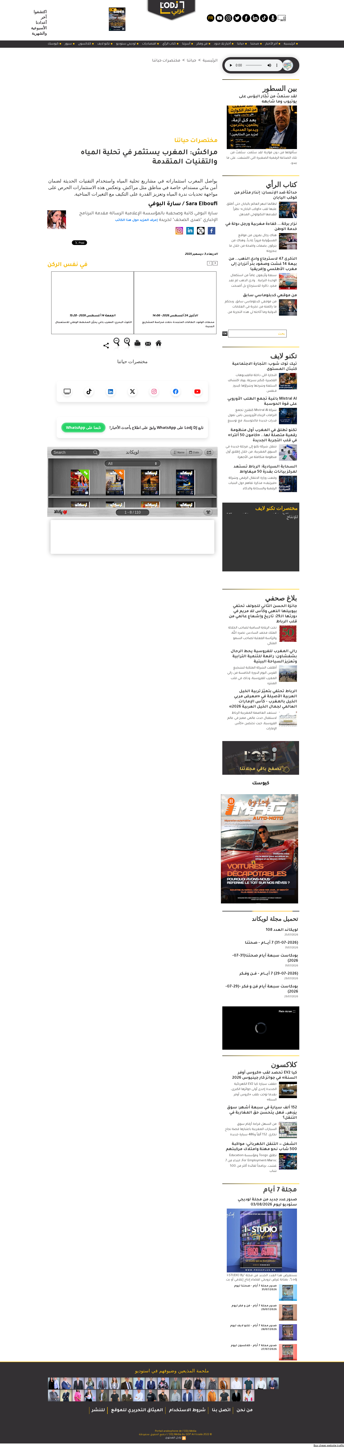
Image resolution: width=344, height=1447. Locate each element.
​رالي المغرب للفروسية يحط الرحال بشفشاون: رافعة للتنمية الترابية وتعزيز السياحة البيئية (264, 656)
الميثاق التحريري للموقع (136, 1410)
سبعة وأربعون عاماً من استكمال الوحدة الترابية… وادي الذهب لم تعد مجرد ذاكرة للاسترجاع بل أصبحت (253, 281)
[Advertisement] (132, 96)
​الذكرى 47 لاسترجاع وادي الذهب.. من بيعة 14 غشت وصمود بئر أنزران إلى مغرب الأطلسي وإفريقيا (263, 264)
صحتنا (255, 44)
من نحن (244, 1410)
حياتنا (241, 44)
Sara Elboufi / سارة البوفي (183, 204)
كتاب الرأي (169, 44)
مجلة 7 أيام (280, 1190)
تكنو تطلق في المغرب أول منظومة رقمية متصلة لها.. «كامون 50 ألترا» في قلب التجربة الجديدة (262, 435)
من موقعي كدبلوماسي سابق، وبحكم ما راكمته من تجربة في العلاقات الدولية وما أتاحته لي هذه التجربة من (251, 307)
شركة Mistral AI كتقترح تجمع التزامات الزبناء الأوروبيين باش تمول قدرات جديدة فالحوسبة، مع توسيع (252, 416)
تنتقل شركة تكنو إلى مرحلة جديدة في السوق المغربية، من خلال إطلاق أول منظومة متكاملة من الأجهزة (251, 452)
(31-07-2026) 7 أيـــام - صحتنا (271, 943)
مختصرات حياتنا (166, 61)
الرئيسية (290, 44)
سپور (69, 44)
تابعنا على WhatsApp (83, 427)
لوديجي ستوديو (126, 44)
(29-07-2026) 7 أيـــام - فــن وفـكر (268, 974)
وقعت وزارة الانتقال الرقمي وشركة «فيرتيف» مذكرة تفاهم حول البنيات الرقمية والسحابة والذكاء (252, 483)
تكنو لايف (103, 44)
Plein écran (285, 1011)
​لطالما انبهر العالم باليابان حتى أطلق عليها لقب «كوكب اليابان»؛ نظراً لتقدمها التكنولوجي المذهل (252, 209)
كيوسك (53, 44)
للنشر (98, 1410)
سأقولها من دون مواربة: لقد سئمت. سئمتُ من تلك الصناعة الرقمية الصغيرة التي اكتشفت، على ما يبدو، (262, 158)
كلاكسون (85, 44)
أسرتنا (186, 44)
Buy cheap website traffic (329, 1445)
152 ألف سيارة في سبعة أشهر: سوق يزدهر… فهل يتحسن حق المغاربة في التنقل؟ (262, 1113)
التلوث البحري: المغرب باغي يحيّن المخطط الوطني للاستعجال (93, 322)
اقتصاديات (149, 44)
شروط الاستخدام (187, 1410)
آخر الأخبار (271, 44)
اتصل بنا (221, 1410)
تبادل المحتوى (173, 1437)
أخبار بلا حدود (222, 44)
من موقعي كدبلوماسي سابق (270, 295)
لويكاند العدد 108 (282, 930)
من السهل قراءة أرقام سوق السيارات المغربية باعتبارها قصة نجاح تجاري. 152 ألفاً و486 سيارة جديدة (251, 1129)
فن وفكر (202, 44)
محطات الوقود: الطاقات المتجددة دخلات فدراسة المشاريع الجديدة (178, 324)
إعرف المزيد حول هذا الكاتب (136, 220)
